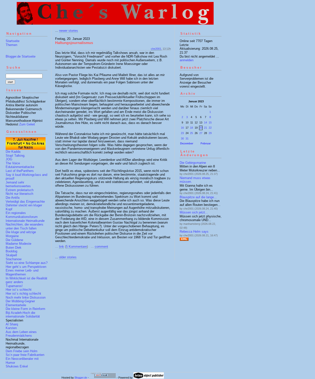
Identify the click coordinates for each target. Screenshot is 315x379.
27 (200, 133)
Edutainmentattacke (20, 167)
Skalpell (11, 255)
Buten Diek (13, 247)
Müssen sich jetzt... (194, 212)
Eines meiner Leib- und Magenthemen (22, 272)
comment (101, 246)
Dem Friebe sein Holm (21, 351)
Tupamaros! (14, 286)
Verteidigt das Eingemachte (25, 201)
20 (200, 127)
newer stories (68, 30)
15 (210, 122)
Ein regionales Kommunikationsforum (22, 215)
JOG (9, 159)
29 (210, 133)
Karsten (11, 328)
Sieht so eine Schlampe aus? (26, 263)
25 (191, 133)
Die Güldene (14, 240)
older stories (68, 257)
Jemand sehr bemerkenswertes (18, 184)
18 (191, 127)
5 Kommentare (76, 246)
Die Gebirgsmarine (193, 163)
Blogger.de (81, 377)
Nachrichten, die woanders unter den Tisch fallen (24, 226)
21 (205, 127)
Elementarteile (16, 305)
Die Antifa (12, 197)
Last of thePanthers (20, 171)
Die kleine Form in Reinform (25, 309)
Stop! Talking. (15, 155)
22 (210, 127)
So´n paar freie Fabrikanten (25, 355)
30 (182, 138)
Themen (11, 45)
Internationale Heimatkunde (25, 221)
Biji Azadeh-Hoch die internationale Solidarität (23, 314)
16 (182, 127)
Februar (206, 143)
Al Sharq (12, 324)
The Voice (13, 163)
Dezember (186, 143)
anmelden (186, 60)
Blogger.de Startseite (20, 56)
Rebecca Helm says (194, 231)
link (61, 246)
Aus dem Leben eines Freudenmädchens (21, 334)
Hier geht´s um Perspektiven (26, 267)
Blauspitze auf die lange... (198, 197)
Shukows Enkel (17, 366)
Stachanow (13, 259)
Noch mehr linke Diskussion (26, 297)
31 (187, 138)
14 (205, 122)
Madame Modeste (18, 243)
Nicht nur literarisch (19, 194)
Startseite (12, 41)
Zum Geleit (27, 124)
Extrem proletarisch (19, 190)
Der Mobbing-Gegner (20, 301)
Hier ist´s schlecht (19, 289)
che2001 (156, 48)
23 (182, 133)
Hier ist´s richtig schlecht (23, 293)
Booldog (11, 251)
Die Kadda (13, 151)
